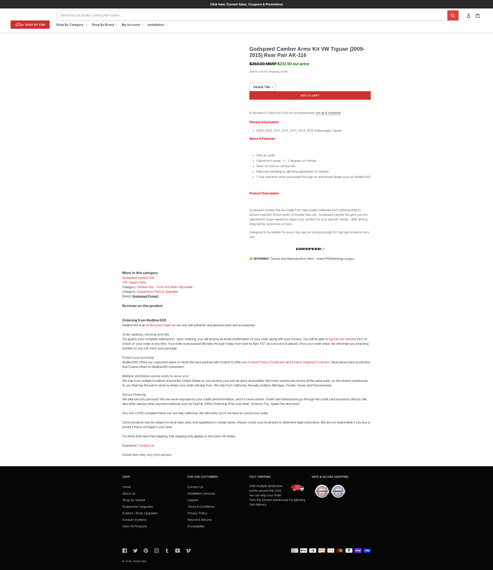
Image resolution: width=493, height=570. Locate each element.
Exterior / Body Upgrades (140, 513)
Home (126, 487)
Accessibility (196, 526)
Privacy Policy (197, 513)
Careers (192, 500)
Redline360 (140, 561)
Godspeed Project (145, 296)
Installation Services (201, 493)
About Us (129, 493)
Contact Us (195, 487)
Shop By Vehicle (133, 500)
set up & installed (328, 113)
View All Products (134, 526)
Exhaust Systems (134, 520)
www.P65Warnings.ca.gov (335, 259)
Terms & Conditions (200, 506)
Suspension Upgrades (137, 506)
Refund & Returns (199, 520)
